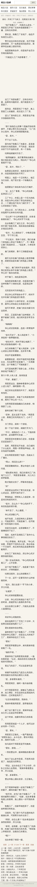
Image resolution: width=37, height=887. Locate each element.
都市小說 (13, 8)
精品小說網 (6, 2)
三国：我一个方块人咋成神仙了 (13, 880)
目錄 (32, 845)
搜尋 (33, 2)
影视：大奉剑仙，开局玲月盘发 (13, 864)
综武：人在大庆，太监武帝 (18, 848)
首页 (2, 15)
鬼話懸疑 (22, 11)
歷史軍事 (31, 8)
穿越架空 (13, 11)
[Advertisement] (18, 78)
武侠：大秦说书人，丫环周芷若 (13, 869)
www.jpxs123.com (18, 885)
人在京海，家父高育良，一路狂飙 (14, 875)
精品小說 (4, 8)
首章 (5, 845)
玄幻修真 (22, 8)
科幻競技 (4, 11)
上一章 (10, 845)
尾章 (27, 845)
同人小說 (31, 11)
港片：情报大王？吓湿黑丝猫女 (13, 858)
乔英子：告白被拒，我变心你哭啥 (14, 878)
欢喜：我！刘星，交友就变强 (12, 867)
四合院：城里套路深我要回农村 (13, 861)
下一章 (21, 845)
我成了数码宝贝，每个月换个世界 (21, 850)
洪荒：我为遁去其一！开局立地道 (14, 872)
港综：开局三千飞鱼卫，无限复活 (22, 15)
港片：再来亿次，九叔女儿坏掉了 (14, 856)
